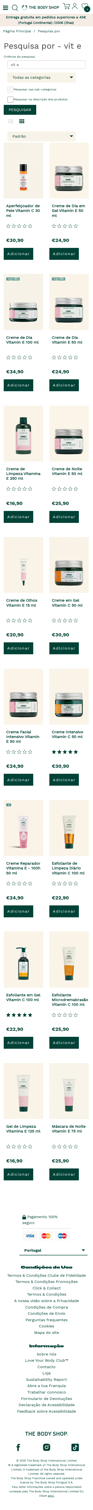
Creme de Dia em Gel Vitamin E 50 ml (68, 210)
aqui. (51, 1495)
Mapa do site (46, 1332)
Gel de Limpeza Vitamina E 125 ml (23, 1128)
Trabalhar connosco (46, 1392)
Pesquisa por (49, 31)
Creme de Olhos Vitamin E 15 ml (21, 602)
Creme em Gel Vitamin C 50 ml (67, 602)
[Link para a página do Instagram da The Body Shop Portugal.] (46, 1447)
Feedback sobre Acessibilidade (46, 1411)
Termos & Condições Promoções (46, 1281)
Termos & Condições (46, 1294)
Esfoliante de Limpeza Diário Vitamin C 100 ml (68, 868)
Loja (46, 1373)
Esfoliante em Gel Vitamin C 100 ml (23, 997)
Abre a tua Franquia (46, 1385)
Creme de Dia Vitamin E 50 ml (67, 340)
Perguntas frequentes (46, 1319)
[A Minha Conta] (75, 8)
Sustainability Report (46, 1379)
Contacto (46, 1366)
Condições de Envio (46, 1313)
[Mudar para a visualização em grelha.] (22, 121)
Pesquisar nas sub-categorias (35, 89)
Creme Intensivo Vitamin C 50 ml (67, 734)
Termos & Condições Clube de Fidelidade (46, 1275)
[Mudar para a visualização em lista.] (10, 121)
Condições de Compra (46, 1307)
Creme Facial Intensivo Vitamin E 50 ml (22, 737)
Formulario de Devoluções (46, 1398)
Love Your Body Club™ (46, 1360)
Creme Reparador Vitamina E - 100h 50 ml (23, 868)
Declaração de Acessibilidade (47, 1404)
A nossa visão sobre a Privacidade (46, 1300)
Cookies (46, 1326)
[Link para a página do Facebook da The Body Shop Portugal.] (18, 1447)
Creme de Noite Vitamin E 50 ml (67, 471)
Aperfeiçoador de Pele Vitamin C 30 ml (23, 210)
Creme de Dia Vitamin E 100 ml (22, 340)
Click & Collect (46, 1288)
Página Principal (17, 31)
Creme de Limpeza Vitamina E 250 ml (23, 473)
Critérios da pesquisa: (19, 56)
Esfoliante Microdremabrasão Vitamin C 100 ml (70, 1000)
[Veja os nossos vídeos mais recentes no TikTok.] (75, 1447)
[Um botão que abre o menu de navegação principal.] (5, 8)
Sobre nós (46, 1354)
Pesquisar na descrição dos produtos (40, 99)
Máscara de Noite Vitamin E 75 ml (69, 1128)
